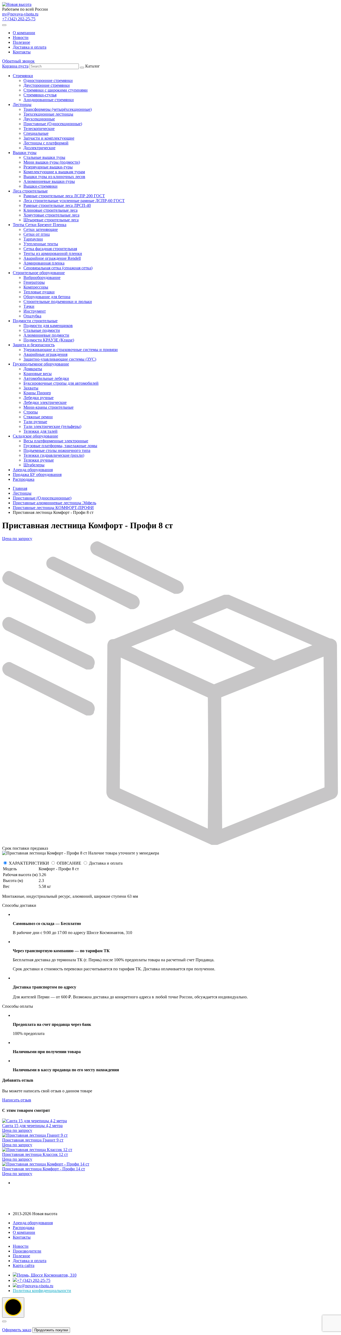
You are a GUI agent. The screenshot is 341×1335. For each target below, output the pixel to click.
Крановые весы (37, 373)
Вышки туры (24, 152)
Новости (21, 37)
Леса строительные (30, 191)
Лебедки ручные (38, 397)
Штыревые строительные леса (51, 220)
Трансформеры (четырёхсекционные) (57, 109)
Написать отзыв (16, 1100)
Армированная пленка (43, 263)
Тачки (28, 306)
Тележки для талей (40, 431)
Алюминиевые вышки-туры (49, 181)
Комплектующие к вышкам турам (54, 172)
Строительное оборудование (39, 272)
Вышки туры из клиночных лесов (54, 176)
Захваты (30, 388)
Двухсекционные (39, 119)
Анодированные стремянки (48, 99)
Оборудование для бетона (46, 296)
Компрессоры (35, 287)
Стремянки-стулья (39, 95)
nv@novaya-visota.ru (20, 14)
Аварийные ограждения (45, 354)
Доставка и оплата (29, 47)
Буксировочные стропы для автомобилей (61, 383)
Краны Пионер (37, 393)
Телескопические (39, 128)
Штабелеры (33, 465)
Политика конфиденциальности (42, 1290)
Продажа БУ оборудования (37, 474)
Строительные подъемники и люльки (57, 301)
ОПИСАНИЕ (69, 863)
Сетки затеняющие (40, 229)
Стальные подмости (41, 330)
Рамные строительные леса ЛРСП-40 (57, 205)
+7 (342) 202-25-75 (18, 19)
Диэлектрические (39, 147)
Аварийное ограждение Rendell (52, 258)
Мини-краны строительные (48, 407)
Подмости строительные (35, 320)
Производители (27, 1251)
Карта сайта (23, 1265)
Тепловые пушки (39, 292)
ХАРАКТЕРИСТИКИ (29, 863)
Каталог (69, 273)
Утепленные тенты (40, 244)
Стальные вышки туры (44, 157)
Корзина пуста (15, 66)
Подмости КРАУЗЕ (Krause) (48, 340)
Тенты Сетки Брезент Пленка (39, 224)
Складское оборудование (35, 436)
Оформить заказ (16, 1330)
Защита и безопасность (34, 344)
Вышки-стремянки (40, 186)
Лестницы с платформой (45, 143)
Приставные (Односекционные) (52, 123)
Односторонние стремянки (48, 80)
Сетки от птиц (36, 234)
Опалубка (32, 316)
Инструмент (34, 311)
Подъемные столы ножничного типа (56, 450)
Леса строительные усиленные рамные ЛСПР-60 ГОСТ (74, 200)
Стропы (30, 412)
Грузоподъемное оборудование (41, 364)
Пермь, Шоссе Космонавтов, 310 (46, 1275)
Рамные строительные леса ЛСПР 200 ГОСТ (64, 196)
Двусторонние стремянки (46, 85)
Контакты (22, 52)
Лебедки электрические (45, 402)
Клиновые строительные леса (50, 210)
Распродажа (23, 479)
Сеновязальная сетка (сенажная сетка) (57, 268)
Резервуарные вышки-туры (48, 167)
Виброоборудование (41, 277)
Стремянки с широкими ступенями (55, 90)
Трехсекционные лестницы (48, 114)
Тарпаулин (33, 239)
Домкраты (32, 369)
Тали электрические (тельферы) (52, 426)
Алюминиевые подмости (46, 335)
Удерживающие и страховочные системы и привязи (70, 349)
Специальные (35, 133)
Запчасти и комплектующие (48, 138)
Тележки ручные (38, 460)
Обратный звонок (18, 61)
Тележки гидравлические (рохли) (53, 455)
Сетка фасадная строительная (50, 248)
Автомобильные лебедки (46, 378)
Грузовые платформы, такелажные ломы (60, 445)
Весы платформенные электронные (55, 441)
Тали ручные (35, 421)
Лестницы (22, 104)
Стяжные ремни (38, 417)
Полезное (21, 42)
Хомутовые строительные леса (51, 215)
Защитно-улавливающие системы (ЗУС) (59, 359)
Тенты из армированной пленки (52, 253)
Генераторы (34, 282)
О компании (24, 32)
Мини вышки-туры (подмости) (51, 162)
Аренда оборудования (33, 469)
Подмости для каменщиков (48, 325)
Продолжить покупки (51, 1330)
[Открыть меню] (4, 25)
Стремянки (23, 75)
